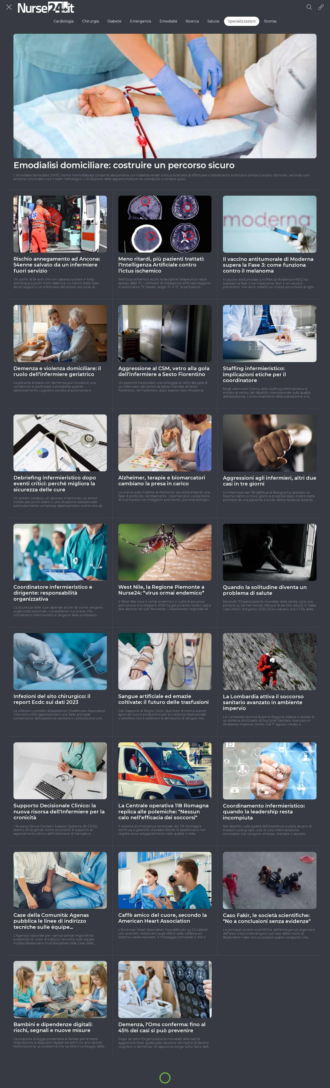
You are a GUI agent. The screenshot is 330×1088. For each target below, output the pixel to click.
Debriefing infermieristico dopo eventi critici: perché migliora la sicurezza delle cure (54, 484)
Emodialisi (168, 21)
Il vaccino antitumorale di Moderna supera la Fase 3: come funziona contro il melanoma (268, 265)
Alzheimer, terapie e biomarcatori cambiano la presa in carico (161, 481)
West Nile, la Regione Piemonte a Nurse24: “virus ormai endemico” (161, 590)
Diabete (114, 21)
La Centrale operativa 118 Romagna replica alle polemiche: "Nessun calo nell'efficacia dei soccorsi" (163, 812)
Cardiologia (64, 21)
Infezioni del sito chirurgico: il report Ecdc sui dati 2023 (51, 699)
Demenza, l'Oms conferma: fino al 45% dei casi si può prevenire (162, 1027)
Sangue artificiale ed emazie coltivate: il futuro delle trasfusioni (163, 699)
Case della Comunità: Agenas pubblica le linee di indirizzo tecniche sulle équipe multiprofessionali (51, 921)
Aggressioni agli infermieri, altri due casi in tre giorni (269, 481)
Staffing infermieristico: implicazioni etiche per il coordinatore (254, 374)
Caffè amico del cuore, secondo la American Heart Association (162, 918)
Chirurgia (90, 21)
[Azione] (321, 7)
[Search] (309, 7)
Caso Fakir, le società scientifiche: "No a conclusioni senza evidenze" (267, 918)
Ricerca (192, 21)
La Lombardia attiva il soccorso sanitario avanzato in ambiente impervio (263, 703)
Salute (213, 21)
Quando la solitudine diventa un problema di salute (265, 590)
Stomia (270, 21)
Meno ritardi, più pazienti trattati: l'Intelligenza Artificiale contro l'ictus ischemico (161, 265)
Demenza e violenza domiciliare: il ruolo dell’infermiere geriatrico (57, 371)
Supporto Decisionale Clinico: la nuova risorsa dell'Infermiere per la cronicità (59, 812)
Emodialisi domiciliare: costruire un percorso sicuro (124, 165)
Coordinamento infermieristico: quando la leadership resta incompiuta (264, 812)
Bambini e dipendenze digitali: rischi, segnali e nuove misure (52, 1027)
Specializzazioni (241, 21)
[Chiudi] (9, 7)
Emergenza (140, 21)
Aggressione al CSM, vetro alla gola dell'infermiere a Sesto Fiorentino (163, 371)
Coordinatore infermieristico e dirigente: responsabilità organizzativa (52, 593)
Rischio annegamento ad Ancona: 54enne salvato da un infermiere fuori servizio (56, 265)
